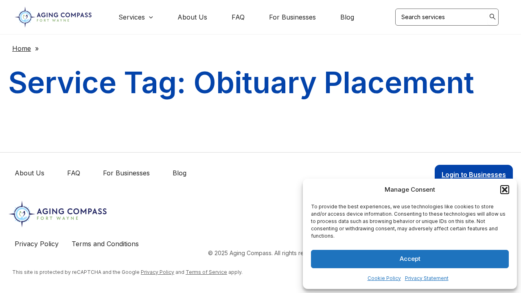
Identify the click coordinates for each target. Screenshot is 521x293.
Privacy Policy (157, 272)
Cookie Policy (384, 278)
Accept (410, 258)
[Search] (493, 17)
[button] (505, 190)
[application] (149, 17)
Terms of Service (206, 272)
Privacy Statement (427, 278)
